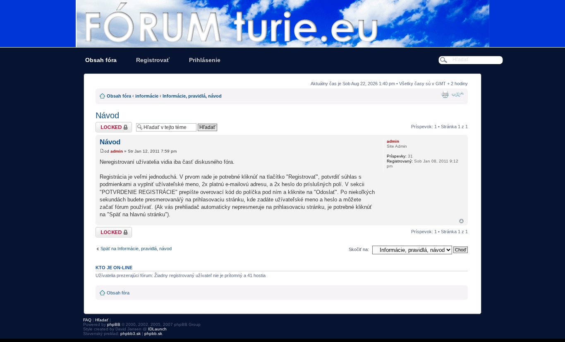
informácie (146, 95)
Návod (107, 115)
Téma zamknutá (112, 124)
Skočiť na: (359, 249)
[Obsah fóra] (282, 23)
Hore (461, 221)
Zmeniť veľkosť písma (458, 94)
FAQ (87, 320)
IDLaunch (157, 329)
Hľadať (101, 320)
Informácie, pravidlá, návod (192, 95)
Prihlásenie (204, 60)
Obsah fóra (101, 60)
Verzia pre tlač (445, 94)
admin (116, 151)
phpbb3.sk (130, 333)
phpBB (113, 324)
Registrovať (153, 60)
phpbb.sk (153, 333)
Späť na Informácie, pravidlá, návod (136, 248)
